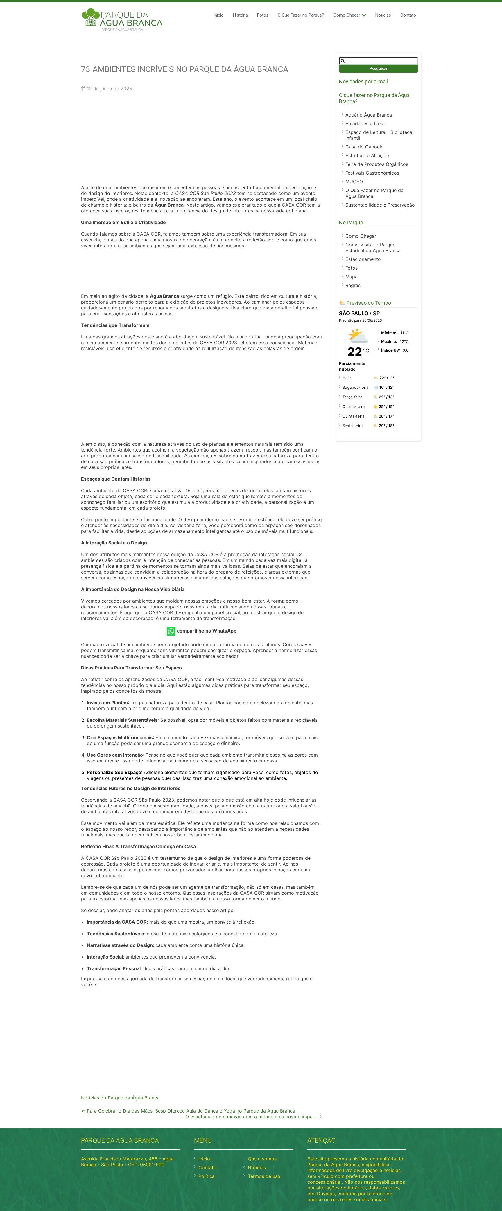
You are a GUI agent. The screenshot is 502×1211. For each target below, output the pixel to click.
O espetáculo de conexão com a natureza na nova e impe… (253, 1116)
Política (206, 1176)
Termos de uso (264, 1176)
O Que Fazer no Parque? (301, 15)
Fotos (262, 15)
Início (219, 15)
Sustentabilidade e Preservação (380, 205)
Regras (353, 285)
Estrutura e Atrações (367, 155)
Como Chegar (347, 15)
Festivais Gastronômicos (372, 173)
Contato (408, 15)
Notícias (383, 15)
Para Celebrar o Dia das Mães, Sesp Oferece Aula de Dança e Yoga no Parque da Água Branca (188, 1111)
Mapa (351, 277)
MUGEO (354, 181)
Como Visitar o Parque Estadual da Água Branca (373, 247)
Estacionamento (363, 259)
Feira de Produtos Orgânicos (376, 164)
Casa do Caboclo (364, 147)
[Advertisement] (201, 139)
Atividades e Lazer (365, 123)
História (240, 15)
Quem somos (262, 1159)
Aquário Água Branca (368, 115)
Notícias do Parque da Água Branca (120, 1098)
